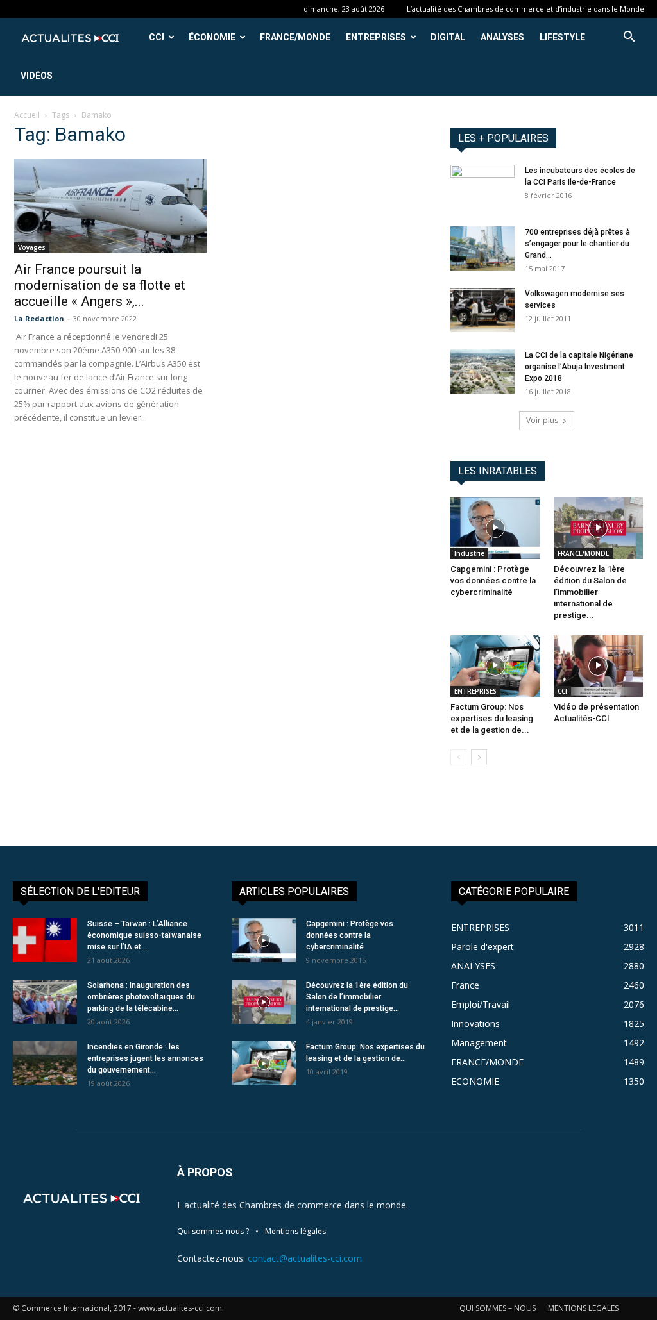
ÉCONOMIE (212, 37)
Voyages (32, 247)
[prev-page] (458, 757)
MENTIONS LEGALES (583, 1308)
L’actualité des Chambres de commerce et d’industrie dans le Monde (525, 8)
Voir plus (542, 420)
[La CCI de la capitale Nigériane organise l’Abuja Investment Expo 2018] (482, 371)
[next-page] (479, 757)
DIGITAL (448, 37)
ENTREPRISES (376, 37)
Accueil (27, 115)
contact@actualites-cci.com (305, 1258)
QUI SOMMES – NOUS (497, 1308)
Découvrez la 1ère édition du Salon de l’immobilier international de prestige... (590, 592)
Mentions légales (295, 1231)
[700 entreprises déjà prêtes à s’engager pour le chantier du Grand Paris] (482, 248)
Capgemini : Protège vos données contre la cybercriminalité (493, 580)
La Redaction (39, 318)
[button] (628, 38)
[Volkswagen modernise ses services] (482, 310)
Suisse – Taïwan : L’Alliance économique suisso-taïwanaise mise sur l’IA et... (144, 935)
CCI (156, 37)
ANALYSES (502, 37)
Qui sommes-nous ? (213, 1231)
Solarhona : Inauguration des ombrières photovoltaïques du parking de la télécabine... (141, 997)
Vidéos (37, 76)
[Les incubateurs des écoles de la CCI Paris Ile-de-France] (482, 187)
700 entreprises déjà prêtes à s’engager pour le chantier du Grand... (577, 244)
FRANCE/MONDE (295, 37)
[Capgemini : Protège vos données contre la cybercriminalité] (495, 528)
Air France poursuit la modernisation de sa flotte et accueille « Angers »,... (99, 285)
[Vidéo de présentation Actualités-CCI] (599, 666)
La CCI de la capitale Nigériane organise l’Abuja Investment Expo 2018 (579, 367)
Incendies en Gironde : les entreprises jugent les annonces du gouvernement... (145, 1058)
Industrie (469, 553)
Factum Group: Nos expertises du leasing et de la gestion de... (491, 718)
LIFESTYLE (562, 37)
